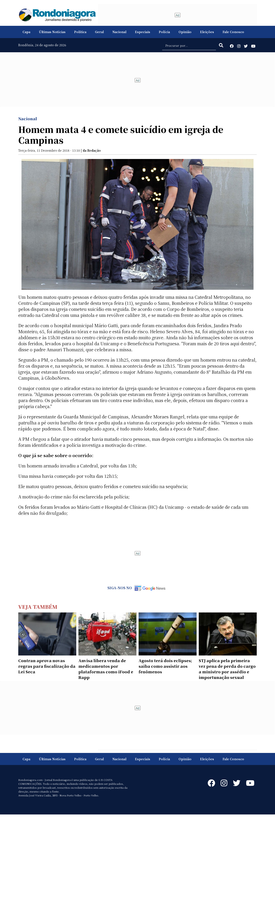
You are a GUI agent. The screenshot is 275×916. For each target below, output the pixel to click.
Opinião (185, 32)
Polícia (164, 32)
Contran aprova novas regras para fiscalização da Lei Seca (46, 666)
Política (80, 32)
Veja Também (37, 606)
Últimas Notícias (52, 32)
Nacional (119, 32)
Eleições (207, 32)
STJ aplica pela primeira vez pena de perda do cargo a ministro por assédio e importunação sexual (227, 669)
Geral (99, 32)
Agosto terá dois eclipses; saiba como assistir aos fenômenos (165, 666)
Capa (26, 32)
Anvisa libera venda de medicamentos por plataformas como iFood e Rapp (105, 669)
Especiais (142, 32)
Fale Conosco (233, 32)
